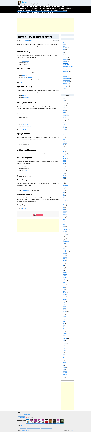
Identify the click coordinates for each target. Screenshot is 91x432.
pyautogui (65, 280)
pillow (64, 267)
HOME (19, 6)
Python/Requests (45, 10)
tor (63, 352)
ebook (64, 163)
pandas (64, 260)
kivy (63, 207)
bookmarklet (65, 119)
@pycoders (24, 95)
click (64, 136)
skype (64, 326)
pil (63, 265)
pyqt (64, 290)
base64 (64, 110)
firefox (64, 170)
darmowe (64, 153)
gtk (63, 182)
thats (64, 340)
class (64, 132)
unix (63, 359)
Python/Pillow (21, 10)
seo (63, 319)
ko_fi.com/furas (21, 417)
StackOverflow (23, 428)
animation (65, 103)
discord (64, 161)
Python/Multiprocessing (51, 8)
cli (63, 134)
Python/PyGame (29, 10)
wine (64, 369)
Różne (43, 12)
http (63, 190)
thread (64, 342)
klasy (64, 209)
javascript (65, 200)
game (64, 175)
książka (64, 214)
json (63, 202)
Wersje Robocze (49, 12)
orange (64, 255)
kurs (63, 217)
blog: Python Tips (23, 129)
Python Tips (25, 124)
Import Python (23, 68)
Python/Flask (21, 8)
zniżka (64, 377)
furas (73, 430)
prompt (64, 277)
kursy (64, 219)
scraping (64, 311)
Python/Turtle (37, 12)
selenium (64, 318)
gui (63, 183)
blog (21, 82)
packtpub (65, 256)
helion (64, 187)
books (64, 120)
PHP (55, 6)
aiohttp (64, 102)
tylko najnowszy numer (26, 126)
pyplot (64, 287)
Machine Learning (46, 6)
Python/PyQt (37, 10)
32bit (64, 100)
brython (64, 124)
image (64, 195)
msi (63, 239)
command (65, 142)
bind (64, 117)
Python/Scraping (54, 10)
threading (65, 343)
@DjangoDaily (25, 208)
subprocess (65, 338)
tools (64, 350)
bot (63, 122)
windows (64, 367)
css (63, 146)
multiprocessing (66, 241)
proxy (64, 279)
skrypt (64, 325)
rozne (64, 304)
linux (64, 226)
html (64, 188)
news (31, 40)
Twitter (38, 428)
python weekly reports (27, 150)
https (64, 192)
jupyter (64, 205)
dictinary (64, 159)
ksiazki (64, 216)
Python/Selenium (63, 10)
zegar (64, 376)
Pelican (23, 430)
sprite (64, 330)
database (64, 156)
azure (64, 108)
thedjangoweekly (25, 142)
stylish (64, 336)
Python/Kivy (34, 8)
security (64, 316)
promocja (64, 275)
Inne (31, 6)
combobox (65, 141)
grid (63, 178)
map (63, 233)
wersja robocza (66, 364)
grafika (64, 176)
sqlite (64, 331)
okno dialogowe (66, 251)
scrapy (64, 313)
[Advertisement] (45, 24)
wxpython (65, 370)
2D (63, 98)
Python (58, 6)
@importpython (25, 75)
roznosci (64, 307)
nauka (64, 245)
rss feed (21, 425)
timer (64, 347)
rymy (64, 309)
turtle (64, 355)
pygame (64, 282)
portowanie (65, 273)
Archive (25, 99)
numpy (64, 248)
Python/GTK (27, 8)
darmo (64, 151)
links (64, 224)
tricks (64, 353)
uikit (64, 357)
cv (63, 148)
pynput (64, 285)
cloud (64, 137)
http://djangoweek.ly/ (26, 190)
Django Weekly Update (24, 194)
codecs (64, 139)
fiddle (64, 168)
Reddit (35, 428)
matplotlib (65, 234)
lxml (64, 228)
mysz (64, 243)
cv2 (63, 149)
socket (64, 328)
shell (64, 321)
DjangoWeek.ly (22, 180)
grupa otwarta (30, 77)
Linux (40, 6)
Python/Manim (42, 8)
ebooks (64, 165)
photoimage (65, 262)
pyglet (64, 284)
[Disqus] (38, 245)
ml (63, 236)
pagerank (65, 258)
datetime (64, 158)
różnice (64, 306)
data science (65, 154)
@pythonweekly (25, 60)
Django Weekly (23, 134)
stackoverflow (65, 333)
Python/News (62, 8)
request (64, 299)
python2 (64, 294)
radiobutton (65, 297)
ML (52, 6)
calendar (64, 129)
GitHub (28, 428)
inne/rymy (35, 6)
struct (64, 335)
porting (64, 272)
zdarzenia (65, 374)
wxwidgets (65, 372)
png (63, 270)
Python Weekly (23, 52)
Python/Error (65, 6)
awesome (65, 107)
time (64, 345)
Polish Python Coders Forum (46, 428)
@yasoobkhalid (25, 120)
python (27, 40)
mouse (64, 238)
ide (63, 193)
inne (63, 197)
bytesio (64, 127)
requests (64, 301)
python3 (64, 296)
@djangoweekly (25, 188)
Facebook (32, 428)
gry (63, 180)
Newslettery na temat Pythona (35, 36)
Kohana (64, 212)
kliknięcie (65, 211)
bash (64, 112)
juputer (64, 204)
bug (63, 125)
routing (64, 302)
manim (64, 231)
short (64, 323)
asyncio (64, 105)
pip (63, 268)
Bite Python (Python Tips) (28, 103)
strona (24, 77)
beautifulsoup (65, 114)
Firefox (23, 6)
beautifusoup (65, 115)
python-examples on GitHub (24, 414)
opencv (64, 253)
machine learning (66, 229)
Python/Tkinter (29, 12)
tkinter (64, 348)
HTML (27, 6)
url (63, 360)
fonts (64, 173)
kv (63, 221)
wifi (63, 365)
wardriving (65, 362)
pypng (64, 289)
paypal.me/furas (21, 415)
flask (64, 171)
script (64, 314)
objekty (64, 250)
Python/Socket (21, 12)
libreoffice (65, 222)
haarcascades (65, 185)
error (64, 166)
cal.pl (64, 131)
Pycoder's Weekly (24, 86)
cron (63, 144)
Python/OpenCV (69, 8)
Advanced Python (24, 158)
